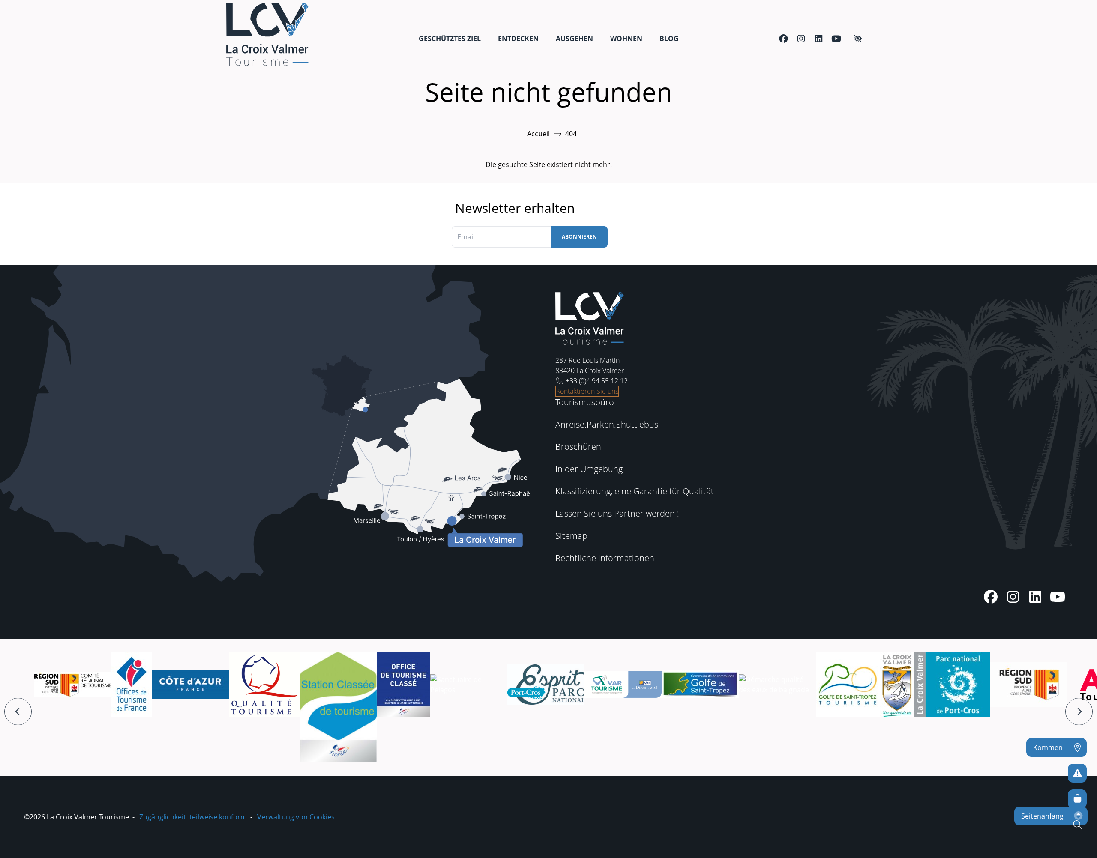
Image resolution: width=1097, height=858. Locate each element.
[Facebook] (783, 38)
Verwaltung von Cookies (296, 817)
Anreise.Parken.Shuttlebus (606, 424)
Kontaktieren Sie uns (587, 391)
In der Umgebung (589, 469)
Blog (669, 38)
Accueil (538, 133)
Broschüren (578, 446)
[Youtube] (836, 38)
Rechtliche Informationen (604, 558)
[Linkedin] (818, 38)
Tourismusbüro (584, 402)
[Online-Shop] (1077, 798)
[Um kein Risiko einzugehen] (1077, 773)
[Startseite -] (267, 34)
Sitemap (571, 535)
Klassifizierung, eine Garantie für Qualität (634, 491)
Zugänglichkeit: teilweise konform (193, 817)
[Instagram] (801, 38)
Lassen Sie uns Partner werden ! (617, 513)
